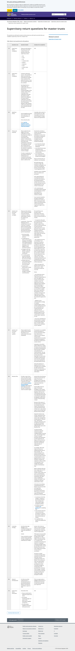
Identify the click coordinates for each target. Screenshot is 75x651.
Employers (9, 18)
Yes (19, 620)
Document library (61, 18)
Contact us (40, 626)
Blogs (39, 636)
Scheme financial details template (26, 384)
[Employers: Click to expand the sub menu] (12, 18)
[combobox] (58, 14)
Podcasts (40, 643)
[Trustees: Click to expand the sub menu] (28, 18)
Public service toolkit (27, 636)
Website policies (10, 648)
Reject (15, 10)
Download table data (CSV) (13, 612)
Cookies (24, 648)
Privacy (29, 648)
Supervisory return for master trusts (59, 21)
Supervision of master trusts (44, 21)
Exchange (25, 631)
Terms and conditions (37, 648)
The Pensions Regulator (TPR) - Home (14, 21)
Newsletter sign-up (58, 626)
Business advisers (17, 18)
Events (39, 638)
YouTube (56, 636)
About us (31, 18)
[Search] (65, 14)
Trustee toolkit (26, 633)
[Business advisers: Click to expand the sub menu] (22, 18)
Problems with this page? (61, 620)
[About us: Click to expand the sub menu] (34, 18)
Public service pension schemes (29, 626)
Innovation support (27, 638)
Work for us (40, 628)
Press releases (41, 633)
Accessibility (18, 648)
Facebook (56, 628)
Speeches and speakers (43, 640)
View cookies (20, 9)
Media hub (40, 631)
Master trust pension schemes (30, 21)
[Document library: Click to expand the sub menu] (66, 18)
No (22, 620)
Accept (9, 10)
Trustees (25, 18)
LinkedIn (56, 633)
